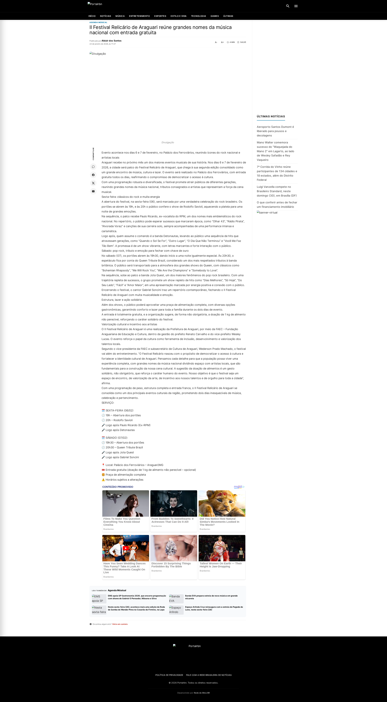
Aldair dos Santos (112, 40)
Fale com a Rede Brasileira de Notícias (209, 675)
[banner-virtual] (277, 236)
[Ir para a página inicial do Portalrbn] (106, 6)
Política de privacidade (169, 675)
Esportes (160, 16)
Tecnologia (198, 16)
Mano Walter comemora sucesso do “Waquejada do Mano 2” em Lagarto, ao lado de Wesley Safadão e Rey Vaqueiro (275, 151)
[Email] (93, 191)
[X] (93, 183)
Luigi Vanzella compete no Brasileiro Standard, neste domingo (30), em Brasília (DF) (277, 191)
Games (215, 16)
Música (120, 16)
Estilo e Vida (179, 16)
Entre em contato (120, 624)
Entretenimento (139, 16)
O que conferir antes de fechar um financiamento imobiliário (277, 205)
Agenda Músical (98, 22)
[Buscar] (288, 6)
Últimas (228, 16)
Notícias (105, 16)
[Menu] (296, 6)
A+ (222, 42)
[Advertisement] (277, 65)
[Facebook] (93, 175)
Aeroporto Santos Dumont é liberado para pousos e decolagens (275, 131)
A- (216, 42)
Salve (243, 42)
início (92, 16)
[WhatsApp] (93, 167)
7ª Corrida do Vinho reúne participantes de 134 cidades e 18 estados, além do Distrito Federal (277, 173)
